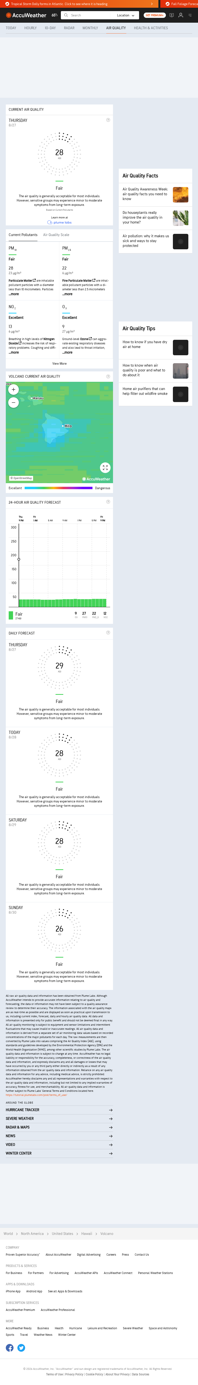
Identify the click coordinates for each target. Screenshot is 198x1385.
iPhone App (13, 1291)
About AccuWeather (58, 1255)
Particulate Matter (21, 281)
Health (59, 1328)
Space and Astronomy (163, 1328)
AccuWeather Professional (58, 1310)
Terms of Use (55, 1374)
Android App (34, 1291)
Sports (10, 1335)
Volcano (106, 1234)
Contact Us (142, 1255)
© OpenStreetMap (21, 478)
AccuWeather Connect (118, 1273)
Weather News (43, 1335)
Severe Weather (133, 1328)
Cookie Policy (95, 1374)
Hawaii (86, 1234)
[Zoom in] (13, 389)
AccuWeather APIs (86, 1273)
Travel (24, 1335)
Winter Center (67, 1335)
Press (125, 1255)
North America (32, 1234)
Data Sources (140, 1374)
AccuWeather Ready (19, 1328)
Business (43, 1328)
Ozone (84, 339)
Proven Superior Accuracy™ (23, 1255)
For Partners (36, 1273)
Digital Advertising (89, 1255)
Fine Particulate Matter (77, 281)
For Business (14, 1273)
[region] (59, 432)
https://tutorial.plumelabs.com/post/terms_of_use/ (36, 1095)
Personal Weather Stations (155, 1273)
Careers (111, 1255)
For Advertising (59, 1273)
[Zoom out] (13, 402)
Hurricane (75, 1328)
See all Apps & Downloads (65, 1291)
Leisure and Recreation (102, 1328)
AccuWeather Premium (20, 1310)
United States (62, 1234)
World (8, 1234)
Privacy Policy (74, 1374)
